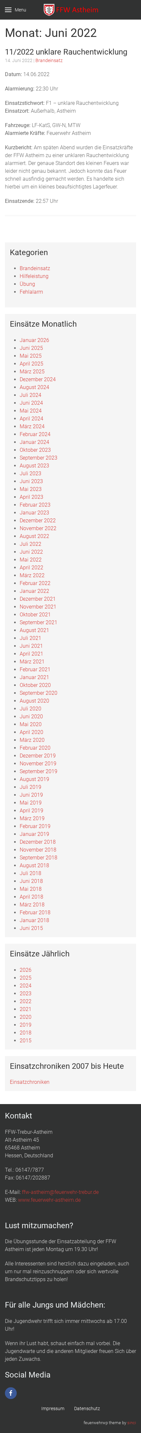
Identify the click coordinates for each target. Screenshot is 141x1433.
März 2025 (32, 371)
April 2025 (31, 364)
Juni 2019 (31, 795)
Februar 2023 (35, 505)
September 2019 (38, 771)
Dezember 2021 (38, 599)
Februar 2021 (35, 669)
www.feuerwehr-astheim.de (49, 1200)
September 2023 (38, 458)
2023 (25, 993)
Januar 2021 (34, 677)
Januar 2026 (34, 340)
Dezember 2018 (38, 842)
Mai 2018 (31, 889)
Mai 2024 (31, 411)
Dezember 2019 (38, 756)
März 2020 (32, 740)
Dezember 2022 (38, 520)
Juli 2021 (30, 638)
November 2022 (38, 528)
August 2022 (34, 536)
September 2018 (38, 858)
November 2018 (38, 850)
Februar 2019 (35, 826)
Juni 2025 (31, 348)
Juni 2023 (31, 481)
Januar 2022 (34, 591)
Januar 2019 (34, 834)
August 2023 (34, 466)
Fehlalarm (31, 292)
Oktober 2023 (35, 450)
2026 (25, 970)
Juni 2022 (31, 552)
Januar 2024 (34, 442)
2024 (25, 986)
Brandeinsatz (49, 60)
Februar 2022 (35, 583)
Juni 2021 (31, 646)
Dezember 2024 (38, 379)
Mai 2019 (31, 803)
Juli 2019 (30, 787)
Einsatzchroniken (30, 1082)
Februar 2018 (35, 912)
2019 (25, 1025)
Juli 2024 (30, 395)
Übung (27, 284)
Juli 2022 (30, 544)
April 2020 (31, 732)
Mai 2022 (31, 560)
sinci (131, 1422)
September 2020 (38, 693)
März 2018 (32, 905)
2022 (25, 1001)
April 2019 (31, 810)
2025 (25, 978)
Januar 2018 (34, 920)
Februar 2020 (35, 748)
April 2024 (31, 418)
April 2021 (31, 654)
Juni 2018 (31, 881)
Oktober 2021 (35, 614)
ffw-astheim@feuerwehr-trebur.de (60, 1192)
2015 (25, 1040)
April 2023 (31, 497)
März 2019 (32, 818)
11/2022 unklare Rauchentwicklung (66, 52)
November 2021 (38, 607)
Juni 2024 (31, 403)
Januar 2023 (34, 513)
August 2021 (34, 630)
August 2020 (34, 701)
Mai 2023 (31, 489)
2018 (25, 1033)
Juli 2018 (30, 873)
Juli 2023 (30, 473)
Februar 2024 (35, 434)
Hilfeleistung (34, 276)
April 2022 (31, 567)
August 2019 (34, 779)
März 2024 (32, 426)
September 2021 (38, 622)
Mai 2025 (31, 356)
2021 (25, 1009)
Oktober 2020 (35, 685)
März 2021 (32, 662)
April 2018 (31, 897)
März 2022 (32, 575)
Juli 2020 (30, 709)
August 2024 (34, 387)
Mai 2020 (31, 724)
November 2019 (38, 763)
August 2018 (34, 865)
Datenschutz (87, 1408)
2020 (25, 1017)
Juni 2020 (31, 716)
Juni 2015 (31, 928)
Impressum (52, 1408)
